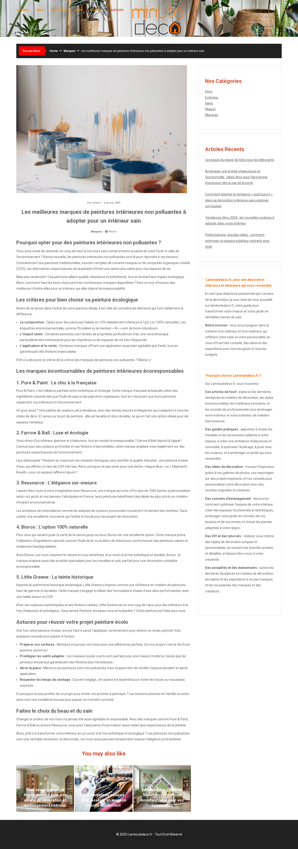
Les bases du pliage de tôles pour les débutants (239, 160)
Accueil (22, 10)
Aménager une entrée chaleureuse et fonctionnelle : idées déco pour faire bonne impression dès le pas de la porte (236, 177)
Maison (96, 10)
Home (54, 51)
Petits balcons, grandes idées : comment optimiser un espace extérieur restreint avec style (237, 240)
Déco (40, 10)
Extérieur (59, 10)
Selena (96, 202)
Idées (78, 10)
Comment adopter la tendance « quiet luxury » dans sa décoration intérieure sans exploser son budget (239, 200)
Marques (116, 10)
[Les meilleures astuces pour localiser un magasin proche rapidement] (103, 788)
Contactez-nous (144, 10)
